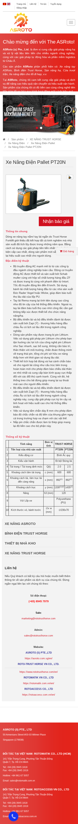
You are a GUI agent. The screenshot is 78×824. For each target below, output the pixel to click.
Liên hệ (33, 4)
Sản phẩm (17, 139)
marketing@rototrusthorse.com (38, 618)
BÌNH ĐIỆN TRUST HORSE (26, 533)
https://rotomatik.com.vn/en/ (38, 683)
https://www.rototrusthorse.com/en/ (39, 671)
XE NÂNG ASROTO (20, 524)
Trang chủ (21, 4)
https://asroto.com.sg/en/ (38, 658)
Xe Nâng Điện (16, 143)
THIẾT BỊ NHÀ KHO (20, 543)
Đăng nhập (22, 8)
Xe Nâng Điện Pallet (43, 143)
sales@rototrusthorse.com (38, 635)
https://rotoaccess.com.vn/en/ (38, 694)
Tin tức (43, 4)
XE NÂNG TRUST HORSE (45, 139)
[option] (33, 194)
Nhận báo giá (56, 221)
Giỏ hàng (68, 251)
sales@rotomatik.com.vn (22, 780)
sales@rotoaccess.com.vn (23, 816)
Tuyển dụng (55, 4)
